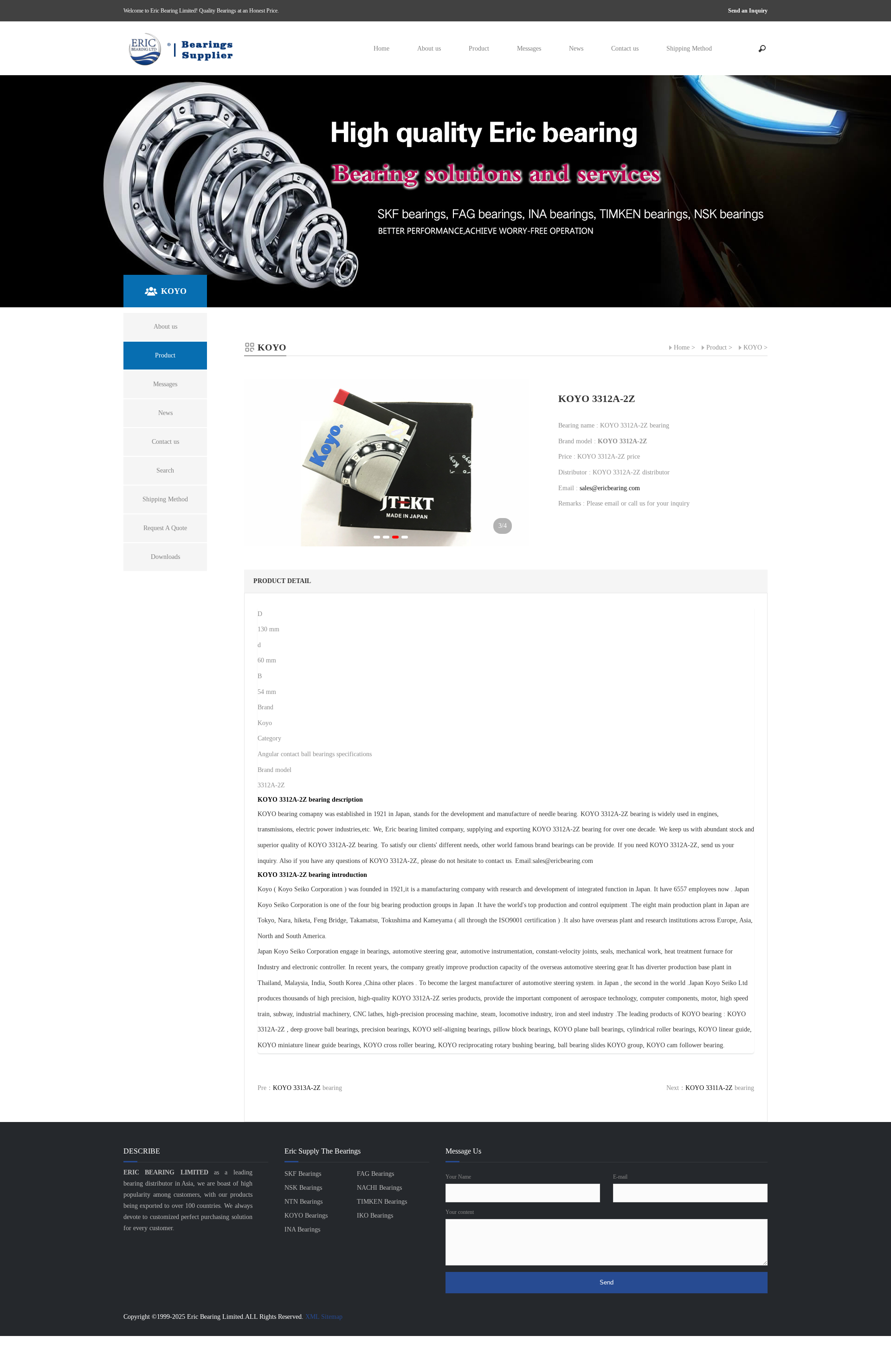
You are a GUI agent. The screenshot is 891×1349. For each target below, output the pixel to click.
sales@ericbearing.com (610, 488)
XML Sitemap (323, 1316)
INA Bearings (302, 1229)
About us (429, 48)
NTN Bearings (303, 1201)
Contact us (625, 48)
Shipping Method (689, 48)
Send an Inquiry (748, 10)
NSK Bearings (303, 1187)
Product (479, 48)
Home (381, 48)
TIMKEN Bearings (382, 1201)
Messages (529, 48)
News (576, 48)
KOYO (752, 347)
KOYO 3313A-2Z (297, 1087)
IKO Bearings (375, 1215)
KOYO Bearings (306, 1215)
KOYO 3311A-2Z (709, 1087)
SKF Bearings (302, 1173)
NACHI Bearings (379, 1187)
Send (606, 1282)
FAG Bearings (375, 1173)
